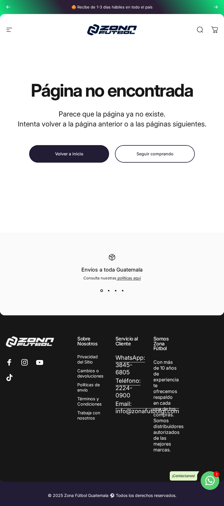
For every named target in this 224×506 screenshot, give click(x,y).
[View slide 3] (115, 290)
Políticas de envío (88, 387)
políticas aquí (128, 278)
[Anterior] (8, 7)
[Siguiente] (215, 7)
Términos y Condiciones (89, 401)
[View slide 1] (101, 290)
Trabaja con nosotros (88, 415)
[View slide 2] (108, 290)
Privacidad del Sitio (87, 359)
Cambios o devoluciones (90, 373)
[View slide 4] (122, 290)
